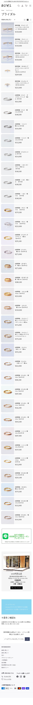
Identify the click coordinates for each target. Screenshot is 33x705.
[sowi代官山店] (16, 562)
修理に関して (5, 650)
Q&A (2, 655)
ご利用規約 (4, 660)
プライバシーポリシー (7, 658)
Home (2, 10)
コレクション (9, 10)
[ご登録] (27, 639)
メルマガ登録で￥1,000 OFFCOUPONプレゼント (16, 1)
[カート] (26, 5)
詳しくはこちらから (16, 587)
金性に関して (5, 653)
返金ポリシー (5, 667)
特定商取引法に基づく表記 (8, 665)
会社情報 (3, 662)
